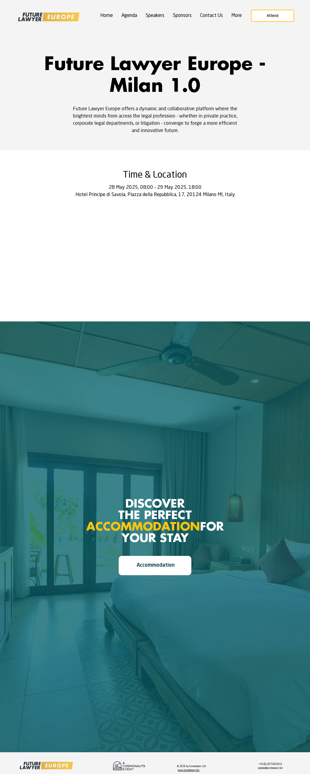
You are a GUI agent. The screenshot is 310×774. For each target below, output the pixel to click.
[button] (236, 16)
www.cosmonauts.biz (189, 770)
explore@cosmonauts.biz (270, 768)
